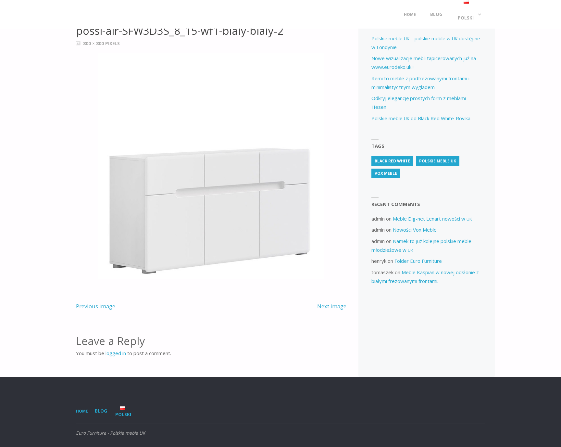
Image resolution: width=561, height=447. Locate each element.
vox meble (386, 173)
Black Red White (392, 161)
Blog (101, 411)
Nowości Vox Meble (415, 229)
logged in (116, 353)
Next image (331, 306)
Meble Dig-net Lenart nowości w (432, 218)
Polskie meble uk (437, 161)
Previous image (95, 306)
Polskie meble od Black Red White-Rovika (420, 118)
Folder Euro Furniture (418, 261)
